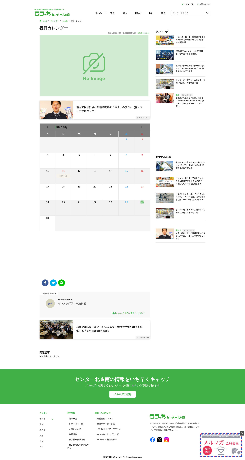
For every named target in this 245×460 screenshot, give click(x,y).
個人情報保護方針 (77, 439)
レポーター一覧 (76, 424)
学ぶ (151, 13)
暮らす (138, 13)
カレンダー (55, 21)
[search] (207, 13)
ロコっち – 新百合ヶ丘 (107, 439)
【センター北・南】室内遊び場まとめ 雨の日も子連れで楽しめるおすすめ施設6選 (190, 39)
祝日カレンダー (77, 21)
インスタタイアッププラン (109, 429)
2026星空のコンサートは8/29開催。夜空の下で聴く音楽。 (189, 52)
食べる (99, 13)
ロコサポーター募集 (106, 424)
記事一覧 (73, 418)
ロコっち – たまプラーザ (108, 434)
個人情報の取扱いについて (78, 446)
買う (112, 13)
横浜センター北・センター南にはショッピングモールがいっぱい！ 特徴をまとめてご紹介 (190, 68)
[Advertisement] (95, 257)
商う (163, 13)
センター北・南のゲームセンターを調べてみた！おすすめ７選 (190, 81)
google (65, 21)
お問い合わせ (204, 4)
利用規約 (73, 434)
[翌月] (142, 127)
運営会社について (105, 418)
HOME (44, 21)
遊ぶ (125, 13)
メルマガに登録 (122, 394)
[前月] (47, 127)
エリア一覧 (188, 4)
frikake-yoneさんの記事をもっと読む (127, 313)
